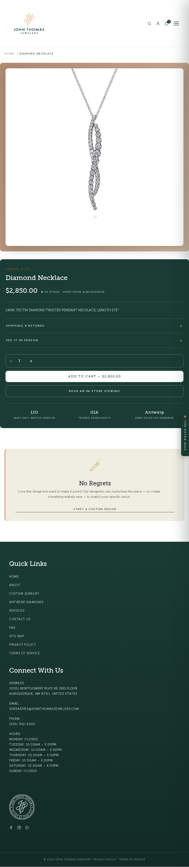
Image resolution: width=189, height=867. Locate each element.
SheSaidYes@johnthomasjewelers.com (44, 709)
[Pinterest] (27, 829)
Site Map (16, 636)
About (15, 585)
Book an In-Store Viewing (94, 391)
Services (16, 610)
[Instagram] (19, 829)
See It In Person (22, 340)
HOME (10, 53)
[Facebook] (11, 829)
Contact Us (19, 619)
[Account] (158, 23)
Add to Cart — (94, 376)
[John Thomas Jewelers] (29, 23)
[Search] (149, 23)
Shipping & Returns (25, 325)
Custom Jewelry (24, 593)
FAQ (12, 627)
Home (14, 576)
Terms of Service (24, 653)
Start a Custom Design (94, 509)
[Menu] (176, 23)
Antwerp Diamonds (26, 602)
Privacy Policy (22, 644)
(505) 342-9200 (22, 724)
